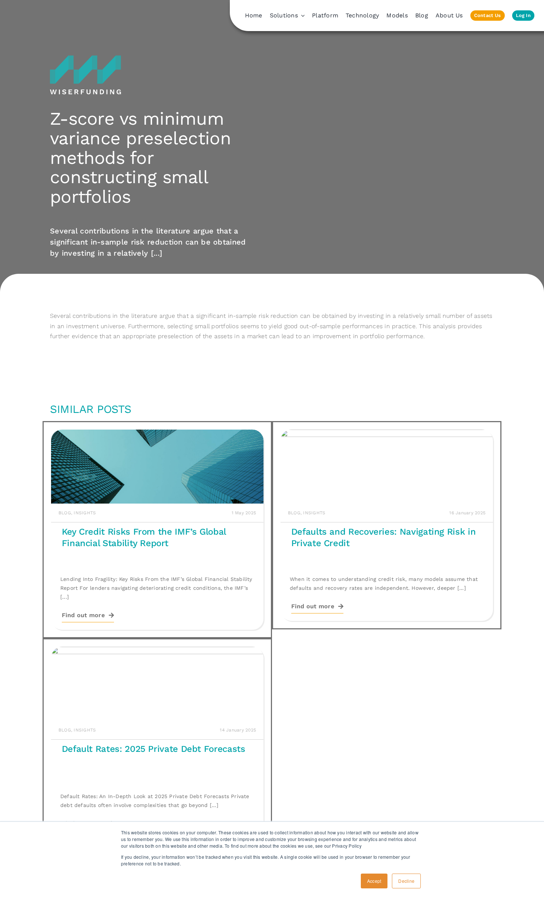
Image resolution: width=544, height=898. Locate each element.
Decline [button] (406, 881)
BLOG (64, 512)
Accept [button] (374, 881)
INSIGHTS (85, 512)
